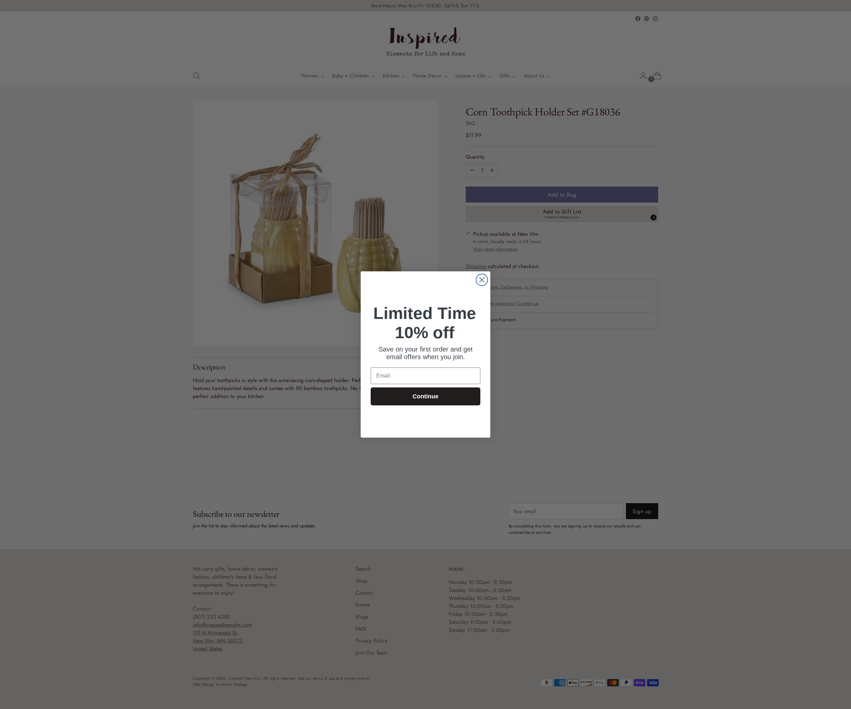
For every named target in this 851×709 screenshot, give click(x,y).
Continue (425, 396)
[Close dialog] (482, 280)
